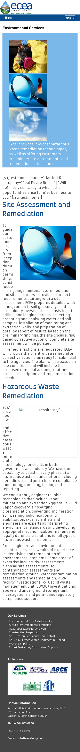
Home (8, 18)
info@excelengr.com (30, 738)
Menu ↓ (70, 18)
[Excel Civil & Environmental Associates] (40, 7)
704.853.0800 (25, 723)
